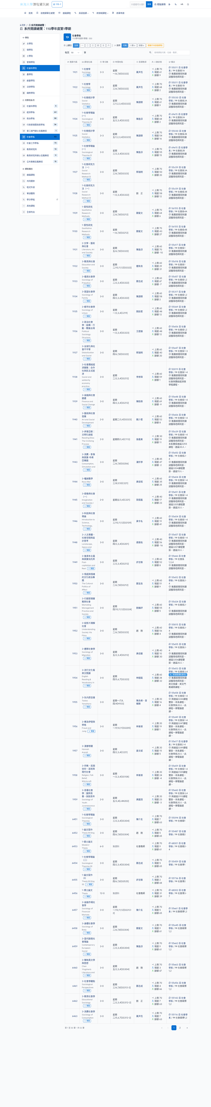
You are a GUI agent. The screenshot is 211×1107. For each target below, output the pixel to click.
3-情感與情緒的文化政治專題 (88, 577)
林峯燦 (139, 726)
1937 (74, 352)
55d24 (174, 601)
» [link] (187, 1027)
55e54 (174, 516)
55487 (174, 831)
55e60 (174, 790)
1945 (74, 499)
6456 (74, 893)
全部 (76, 45)
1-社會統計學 (88, 97)
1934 (74, 296)
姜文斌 (139, 750)
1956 (74, 726)
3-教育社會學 (88, 996)
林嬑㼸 (139, 677)
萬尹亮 (139, 72)
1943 (74, 462)
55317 (174, 291)
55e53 (174, 668)
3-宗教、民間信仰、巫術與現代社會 (88, 768)
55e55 (174, 644)
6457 (74, 910)
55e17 (174, 741)
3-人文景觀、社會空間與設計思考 (88, 537)
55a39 (174, 431)
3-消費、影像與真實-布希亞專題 (88, 457)
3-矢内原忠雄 (88, 697)
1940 (74, 419)
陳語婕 (139, 102)
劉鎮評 (139, 607)
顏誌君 (139, 311)
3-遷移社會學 (88, 648)
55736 (174, 878)
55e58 (174, 692)
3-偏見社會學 (88, 276)
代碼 (125, 45)
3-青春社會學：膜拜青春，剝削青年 (88, 793)
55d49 (174, 717)
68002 (174, 890)
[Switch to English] (176, 4)
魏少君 (139, 419)
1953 (74, 653)
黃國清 (139, 799)
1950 (74, 583)
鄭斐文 (139, 213)
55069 (174, 306)
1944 (74, 481)
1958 (74, 775)
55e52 (174, 577)
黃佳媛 (139, 653)
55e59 (174, 765)
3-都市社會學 (88, 306)
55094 (174, 817)
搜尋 (149, 4)
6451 (74, 819)
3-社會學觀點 (88, 981)
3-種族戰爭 (87, 478)
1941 (75, 439)
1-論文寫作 (87, 829)
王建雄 (139, 331)
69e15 (174, 114)
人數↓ (132, 45)
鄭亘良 (139, 583)
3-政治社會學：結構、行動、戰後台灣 (88, 325)
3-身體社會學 (88, 923)
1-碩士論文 (87, 841)
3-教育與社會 (88, 261)
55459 (174, 861)
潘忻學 (139, 462)
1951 (75, 607)
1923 (74, 102)
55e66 (174, 556)
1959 (74, 799)
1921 (75, 72)
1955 (74, 702)
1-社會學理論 (88, 814)
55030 (174, 97)
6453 (74, 846)
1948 (74, 542)
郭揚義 (139, 499)
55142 (174, 997)
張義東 (139, 439)
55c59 (174, 167)
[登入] (169, 4)
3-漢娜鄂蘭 (87, 746)
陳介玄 (139, 819)
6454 (74, 863)
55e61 (174, 908)
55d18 (174, 261)
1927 (75, 172)
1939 (74, 401)
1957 (74, 750)
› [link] (185, 78)
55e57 (174, 534)
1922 (75, 87)
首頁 (23, 25)
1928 (74, 193)
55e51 (174, 492)
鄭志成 (139, 281)
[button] (81, 13)
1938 (74, 377)
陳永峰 (139, 700)
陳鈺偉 (139, 401)
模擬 (88, 75)
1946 (74, 521)
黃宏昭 (139, 481)
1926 (75, 152)
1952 (74, 630)
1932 (74, 266)
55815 (174, 624)
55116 (174, 1014)
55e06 (174, 414)
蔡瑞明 (139, 172)
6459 (74, 946)
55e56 (174, 326)
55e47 (174, 348)
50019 (174, 369)
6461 (74, 986)
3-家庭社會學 (88, 291)
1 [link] (174, 1027)
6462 (74, 1001)
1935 (74, 311)
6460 (74, 967)
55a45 (174, 925)
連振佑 (139, 542)
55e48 (174, 396)
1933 (74, 281)
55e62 (174, 943)
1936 (74, 331)
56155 (174, 208)
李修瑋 (139, 377)
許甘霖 (139, 562)
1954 (74, 677)
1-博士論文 (87, 890)
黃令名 (139, 521)
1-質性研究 (87, 206)
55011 (174, 67)
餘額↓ (141, 45)
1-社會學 (86, 69)
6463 (74, 1016)
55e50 (174, 452)
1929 (75, 213)
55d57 (174, 276)
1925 (74, 135)
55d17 (174, 244)
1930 (74, 231)
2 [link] (180, 1027)
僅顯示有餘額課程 (155, 45)
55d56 (174, 982)
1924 (74, 118)
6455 (74, 879)
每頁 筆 (75, 52)
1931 (75, 249)
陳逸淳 (139, 118)
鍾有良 (139, 266)
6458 (74, 928)
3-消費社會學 (88, 1011)
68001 (174, 843)
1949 (74, 562)
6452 (74, 832)
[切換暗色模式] (188, 4)
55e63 (174, 964)
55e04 (174, 477)
